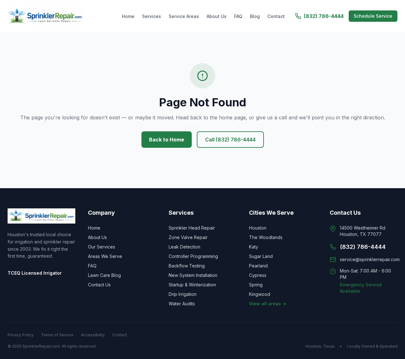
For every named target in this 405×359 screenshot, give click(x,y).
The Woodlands (266, 237)
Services (151, 16)
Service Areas (184, 16)
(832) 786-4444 (324, 16)
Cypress (257, 275)
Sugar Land (261, 256)
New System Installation (193, 275)
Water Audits (182, 303)
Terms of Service (57, 334)
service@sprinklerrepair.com (370, 259)
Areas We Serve (105, 256)
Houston (257, 227)
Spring (256, 284)
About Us (217, 16)
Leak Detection (184, 246)
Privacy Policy (21, 334)
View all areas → (267, 303)
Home (128, 16)
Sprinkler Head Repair (192, 227)
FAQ (238, 16)
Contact (276, 16)
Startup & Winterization (192, 284)
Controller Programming (193, 256)
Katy (253, 246)
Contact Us (99, 284)
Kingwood (259, 294)
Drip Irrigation (182, 294)
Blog (255, 16)
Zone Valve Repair (188, 237)
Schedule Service (373, 16)
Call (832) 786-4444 (230, 139)
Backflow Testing (187, 265)
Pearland (258, 265)
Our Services (101, 246)
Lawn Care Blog (104, 275)
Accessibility (93, 334)
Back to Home (166, 139)
